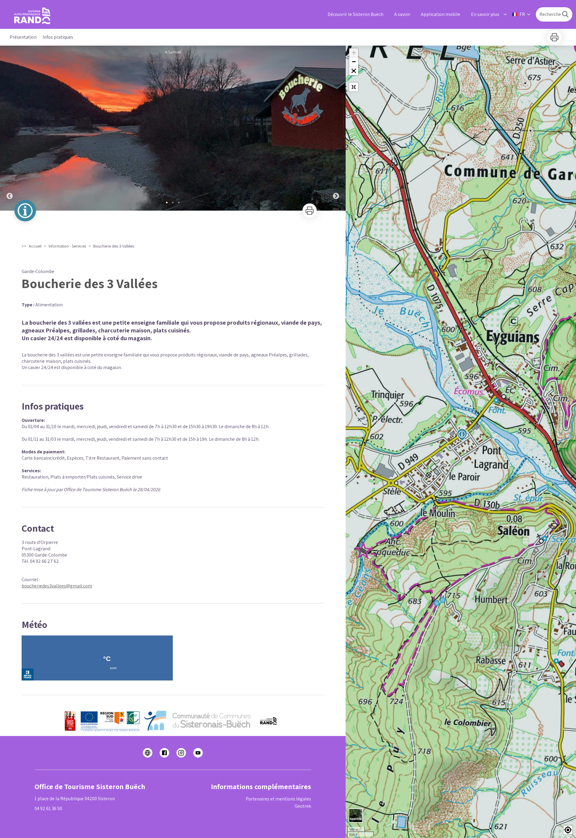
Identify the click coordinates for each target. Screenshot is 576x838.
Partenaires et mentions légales (278, 799)
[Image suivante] (336, 128)
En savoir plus (485, 14)
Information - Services (67, 246)
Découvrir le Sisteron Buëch (355, 14)
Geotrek (303, 806)
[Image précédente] (9, 128)
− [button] (354, 61)
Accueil (35, 246)
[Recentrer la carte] (353, 87)
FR (522, 14)
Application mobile (440, 14)
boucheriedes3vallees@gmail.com (57, 586)
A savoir (402, 14)
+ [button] (354, 52)
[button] (353, 70)
